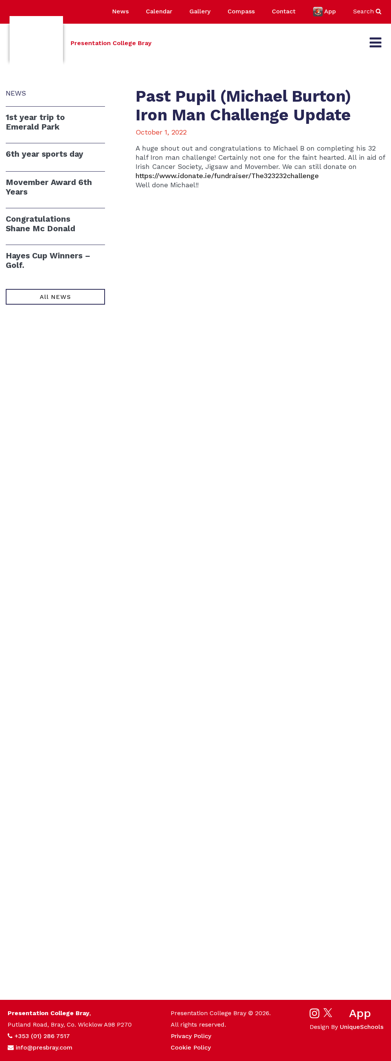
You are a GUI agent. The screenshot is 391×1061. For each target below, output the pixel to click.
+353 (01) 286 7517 (42, 1036)
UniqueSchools (361, 1026)
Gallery (199, 11)
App (330, 11)
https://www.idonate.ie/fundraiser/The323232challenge (227, 176)
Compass (241, 11)
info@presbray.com (44, 1047)
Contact (284, 11)
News (120, 11)
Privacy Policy (191, 1036)
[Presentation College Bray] (36, 43)
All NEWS (55, 296)
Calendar (159, 11)
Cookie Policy (191, 1047)
